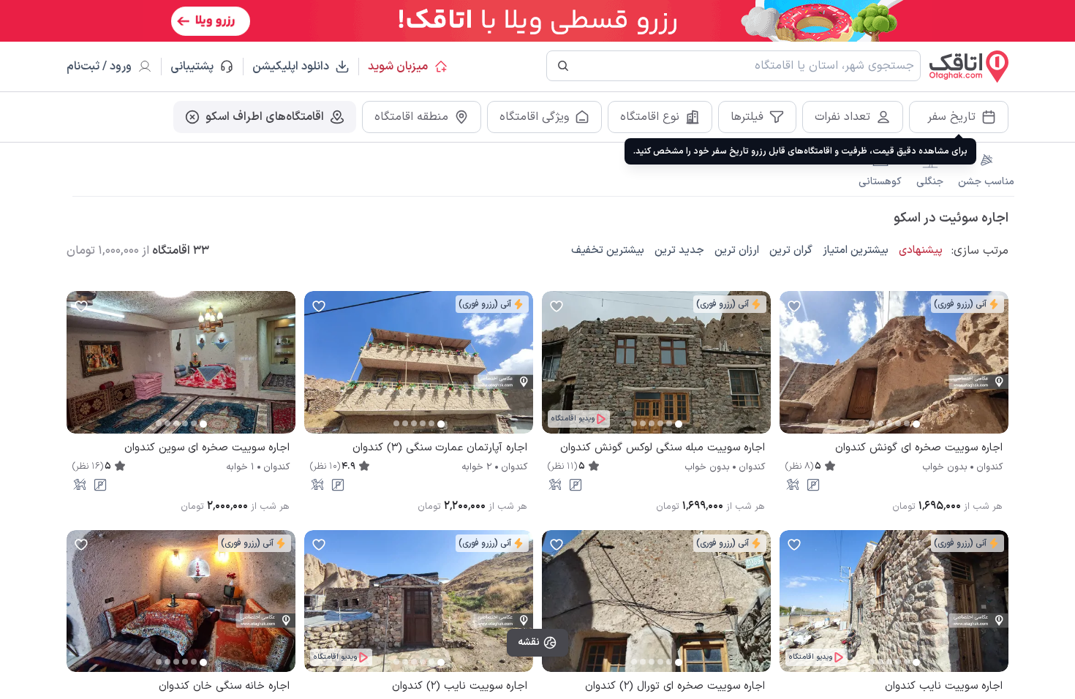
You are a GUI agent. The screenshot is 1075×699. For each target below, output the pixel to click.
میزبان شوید (398, 66)
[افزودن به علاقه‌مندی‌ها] (794, 305)
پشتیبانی (198, 66)
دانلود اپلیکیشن (290, 66)
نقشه (529, 642)
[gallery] (791, 370)
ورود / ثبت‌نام (99, 66)
